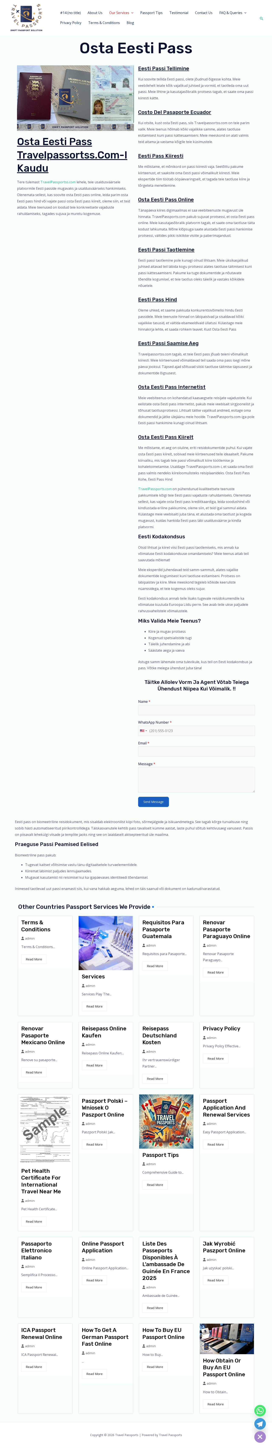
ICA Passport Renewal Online (41, 1333)
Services (93, 976)
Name (144, 701)
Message (146, 764)
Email (143, 743)
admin (30, 938)
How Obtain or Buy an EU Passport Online (224, 1367)
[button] (131, 13)
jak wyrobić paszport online (224, 1247)
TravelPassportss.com (58, 182)
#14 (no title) (70, 12)
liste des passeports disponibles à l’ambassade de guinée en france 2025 (166, 1261)
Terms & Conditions (104, 22)
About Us (95, 12)
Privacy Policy (70, 22)
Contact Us (203, 12)
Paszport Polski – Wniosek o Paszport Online (105, 1108)
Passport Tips (151, 12)
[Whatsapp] (260, 1410)
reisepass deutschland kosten (159, 1035)
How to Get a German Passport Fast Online (105, 1337)
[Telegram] (260, 1424)
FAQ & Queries (230, 12)
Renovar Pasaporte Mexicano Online (43, 1035)
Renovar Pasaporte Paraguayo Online (226, 929)
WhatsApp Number (155, 722)
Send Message (153, 802)
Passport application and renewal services (226, 1108)
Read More (34, 959)
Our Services (119, 12)
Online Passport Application (103, 1247)
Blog (130, 22)
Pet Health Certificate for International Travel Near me (41, 1181)
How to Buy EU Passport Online (163, 1333)
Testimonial (178, 12)
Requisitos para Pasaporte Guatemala (163, 929)
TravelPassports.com (155, 489)
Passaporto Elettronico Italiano (36, 1250)
